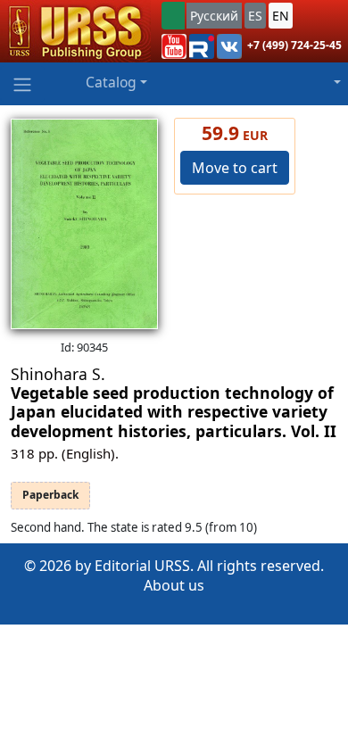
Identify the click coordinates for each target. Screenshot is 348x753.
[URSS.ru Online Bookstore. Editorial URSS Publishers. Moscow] (75, 31)
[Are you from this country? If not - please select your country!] (173, 15)
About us (174, 585)
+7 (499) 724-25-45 (294, 45)
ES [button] (255, 15)
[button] (174, 46)
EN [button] (280, 15)
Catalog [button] (111, 82)
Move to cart (235, 168)
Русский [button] (214, 15)
